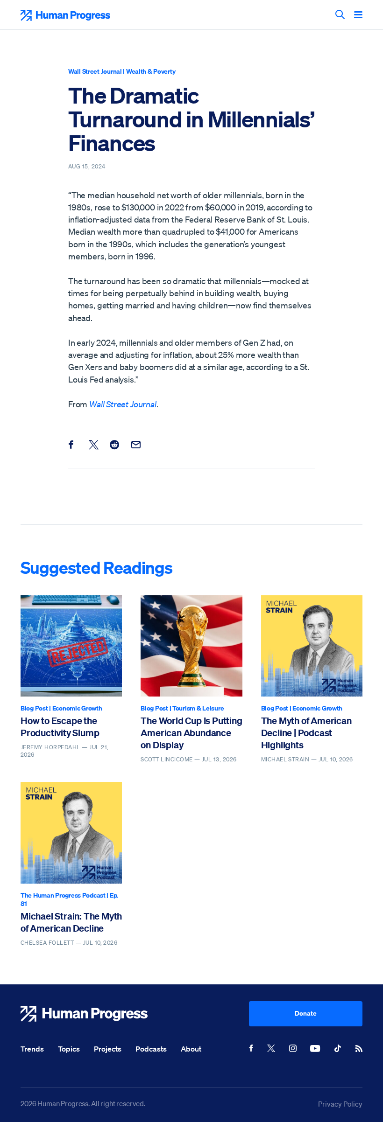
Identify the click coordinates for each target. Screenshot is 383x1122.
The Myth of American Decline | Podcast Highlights (306, 733)
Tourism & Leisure (198, 708)
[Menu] (358, 15)
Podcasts (151, 1048)
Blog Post (34, 708)
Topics (69, 1048)
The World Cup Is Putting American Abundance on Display (191, 733)
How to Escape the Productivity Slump (60, 727)
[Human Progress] (135, 1014)
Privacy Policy (340, 1103)
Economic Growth (77, 708)
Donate (306, 1013)
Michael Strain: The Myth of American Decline (71, 922)
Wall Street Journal (95, 71)
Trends (32, 1048)
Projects (107, 1048)
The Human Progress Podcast (63, 895)
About (191, 1048)
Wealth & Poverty (151, 71)
